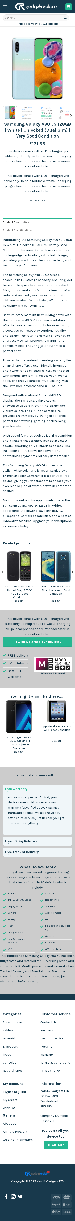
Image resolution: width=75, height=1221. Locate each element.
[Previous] (9, 69)
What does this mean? (53, 673)
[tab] (37, 222)
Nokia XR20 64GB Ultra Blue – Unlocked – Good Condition (56, 590)
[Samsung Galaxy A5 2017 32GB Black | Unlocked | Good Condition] (19, 716)
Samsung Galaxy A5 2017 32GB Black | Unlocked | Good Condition (19, 743)
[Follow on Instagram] (13, 1197)
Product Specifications (18, 230)
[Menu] (5, 7)
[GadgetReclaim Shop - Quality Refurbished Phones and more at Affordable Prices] (36, 6)
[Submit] (65, 17)
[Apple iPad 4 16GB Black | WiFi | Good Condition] (56, 711)
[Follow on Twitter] (20, 1197)
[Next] (65, 69)
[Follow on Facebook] (6, 1197)
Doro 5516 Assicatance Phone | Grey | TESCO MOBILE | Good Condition (19, 592)
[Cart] (68, 6)
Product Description (16, 222)
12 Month (15, 671)
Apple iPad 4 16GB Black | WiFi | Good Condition (56, 728)
